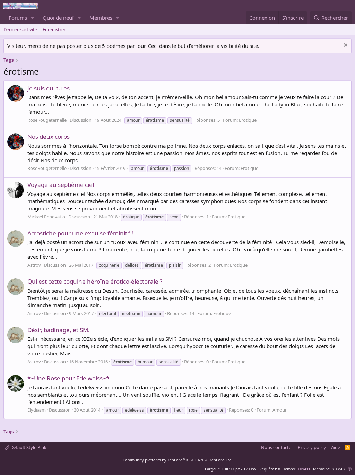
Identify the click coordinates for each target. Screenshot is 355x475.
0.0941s (303, 469)
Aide (335, 447)
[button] (32, 17)
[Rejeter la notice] (345, 46)
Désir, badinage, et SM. (58, 330)
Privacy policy (312, 447)
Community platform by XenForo (178, 460)
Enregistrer (54, 29)
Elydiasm (36, 410)
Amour (279, 410)
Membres (100, 17)
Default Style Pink (27, 447)
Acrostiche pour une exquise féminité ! (80, 233)
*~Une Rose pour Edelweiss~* (68, 378)
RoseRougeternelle (47, 120)
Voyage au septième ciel (60, 185)
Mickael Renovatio (46, 217)
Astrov (34, 265)
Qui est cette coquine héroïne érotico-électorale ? (94, 281)
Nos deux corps (48, 136)
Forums (18, 17)
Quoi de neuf (58, 17)
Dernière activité (20, 29)
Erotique (248, 120)
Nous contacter (277, 447)
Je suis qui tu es (48, 88)
